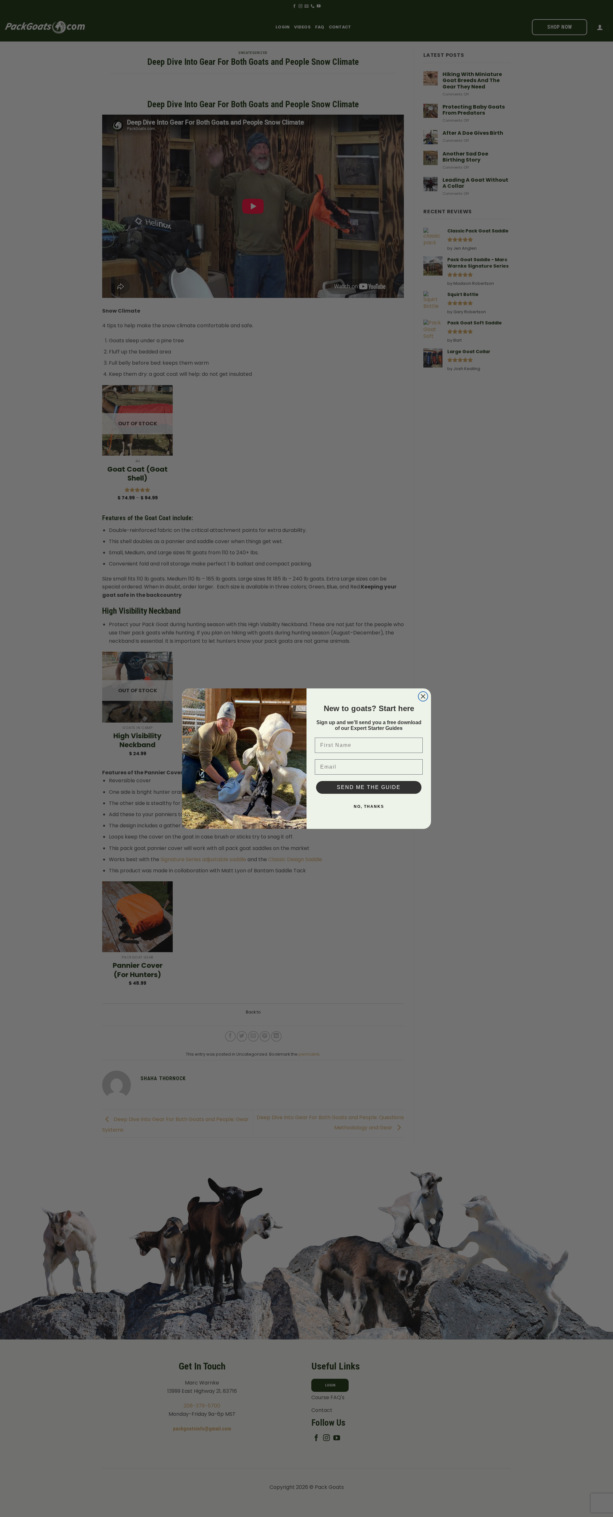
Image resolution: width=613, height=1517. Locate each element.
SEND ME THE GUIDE (369, 787)
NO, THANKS (369, 806)
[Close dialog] (423, 696)
